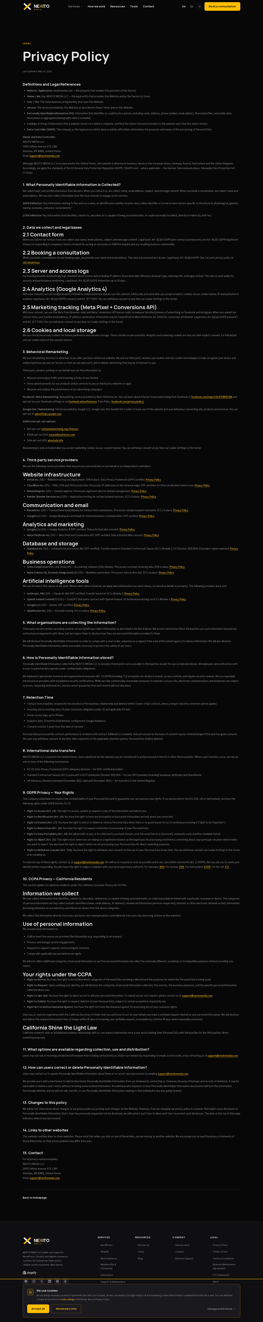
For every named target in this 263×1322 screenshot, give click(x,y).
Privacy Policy (102, 1299)
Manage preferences (220, 1308)
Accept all (38, 1309)
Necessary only (66, 1309)
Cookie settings (67, 1299)
